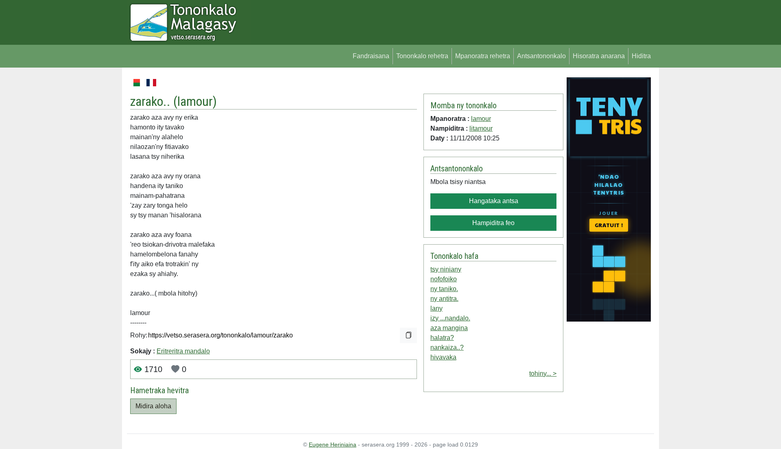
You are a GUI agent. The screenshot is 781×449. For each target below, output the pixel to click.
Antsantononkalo (541, 56)
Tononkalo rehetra (422, 56)
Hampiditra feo (493, 222)
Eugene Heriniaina (332, 444)
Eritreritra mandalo (183, 351)
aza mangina (449, 327)
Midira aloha (153, 406)
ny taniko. (444, 288)
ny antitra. (444, 298)
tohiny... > (542, 373)
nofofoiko (443, 279)
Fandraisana (371, 56)
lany (436, 308)
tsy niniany (445, 269)
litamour (481, 128)
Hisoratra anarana (599, 56)
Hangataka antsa (493, 200)
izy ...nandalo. (450, 318)
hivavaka (443, 357)
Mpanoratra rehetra (482, 56)
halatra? (442, 337)
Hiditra (641, 56)
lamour (195, 101)
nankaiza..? (447, 347)
